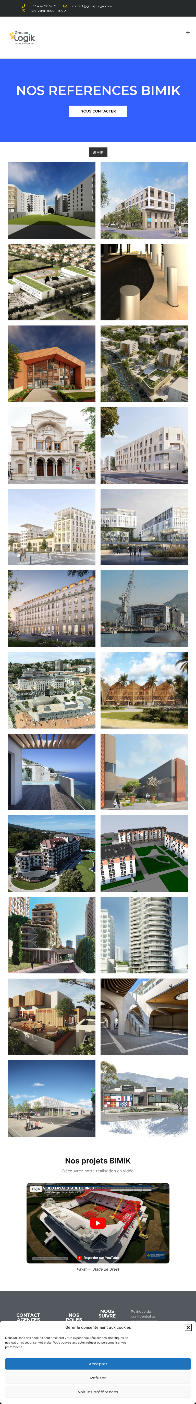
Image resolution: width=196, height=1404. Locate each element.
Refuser (98, 1377)
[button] (188, 1327)
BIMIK (98, 152)
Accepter (98, 1363)
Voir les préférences (98, 1391)
